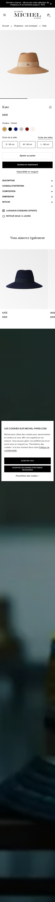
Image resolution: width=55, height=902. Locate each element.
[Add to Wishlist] (50, 107)
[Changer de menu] (4, 15)
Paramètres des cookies (27, 476)
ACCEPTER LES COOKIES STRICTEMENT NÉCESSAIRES (27, 469)
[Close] (50, 3)
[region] (27, 451)
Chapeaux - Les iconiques (25, 26)
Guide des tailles (45, 138)
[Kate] (24, 279)
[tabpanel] (27, 284)
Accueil (5, 26)
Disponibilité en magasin (27, 172)
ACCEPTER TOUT (27, 461)
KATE (4, 313)
